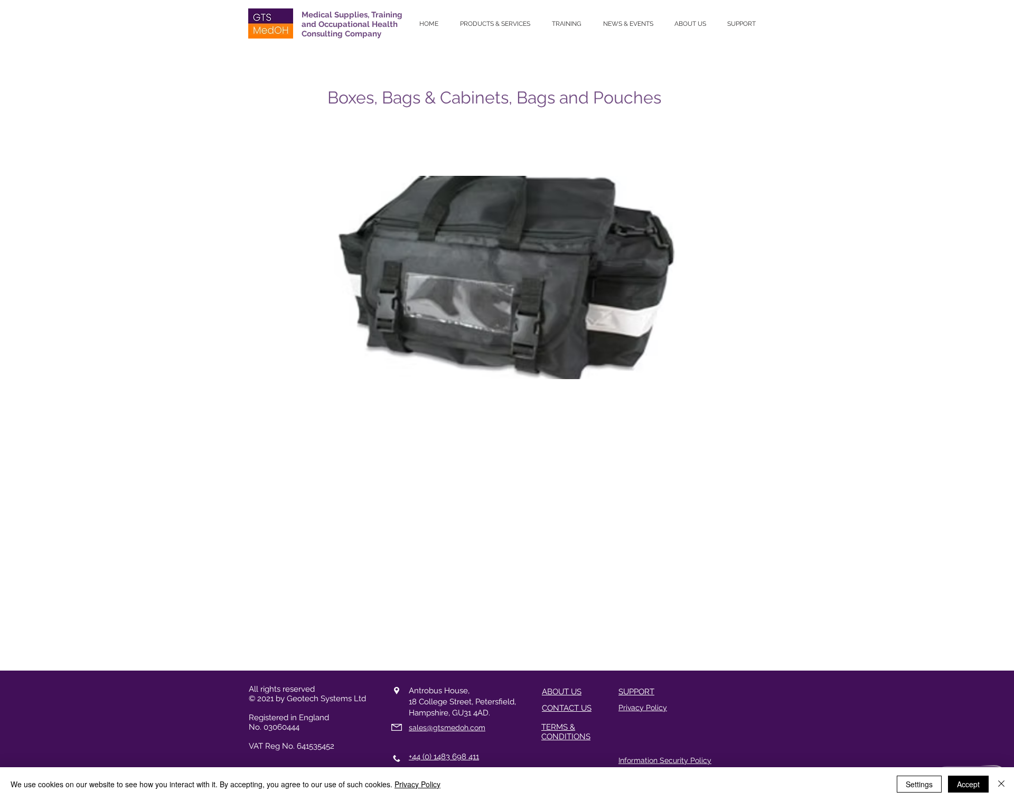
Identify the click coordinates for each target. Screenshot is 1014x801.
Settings (919, 784)
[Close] (1001, 784)
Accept (968, 784)
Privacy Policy (417, 784)
